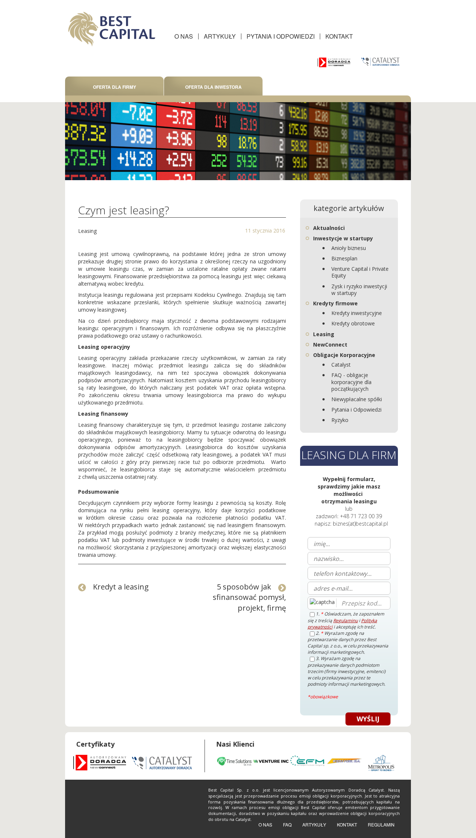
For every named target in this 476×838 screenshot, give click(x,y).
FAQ (287, 824)
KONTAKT (339, 36)
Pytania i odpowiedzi (281, 36)
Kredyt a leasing (121, 587)
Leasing (87, 230)
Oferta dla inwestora (213, 87)
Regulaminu (345, 620)
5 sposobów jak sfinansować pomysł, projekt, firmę (249, 597)
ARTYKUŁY (220, 36)
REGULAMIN (381, 824)
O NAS (183, 36)
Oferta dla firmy (114, 87)
